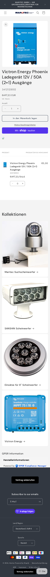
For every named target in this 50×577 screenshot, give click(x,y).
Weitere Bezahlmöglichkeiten (25, 125)
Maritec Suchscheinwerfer (20, 272)
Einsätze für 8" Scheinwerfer (21, 385)
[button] (5, 13)
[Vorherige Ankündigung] (5, 5)
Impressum (22, 567)
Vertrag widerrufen (25, 480)
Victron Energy (13, 441)
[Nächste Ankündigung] (45, 5)
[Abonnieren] (39, 502)
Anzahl (4, 103)
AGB (14, 567)
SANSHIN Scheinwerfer (18, 328)
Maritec (12, 563)
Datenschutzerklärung (39, 563)
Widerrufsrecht (34, 567)
